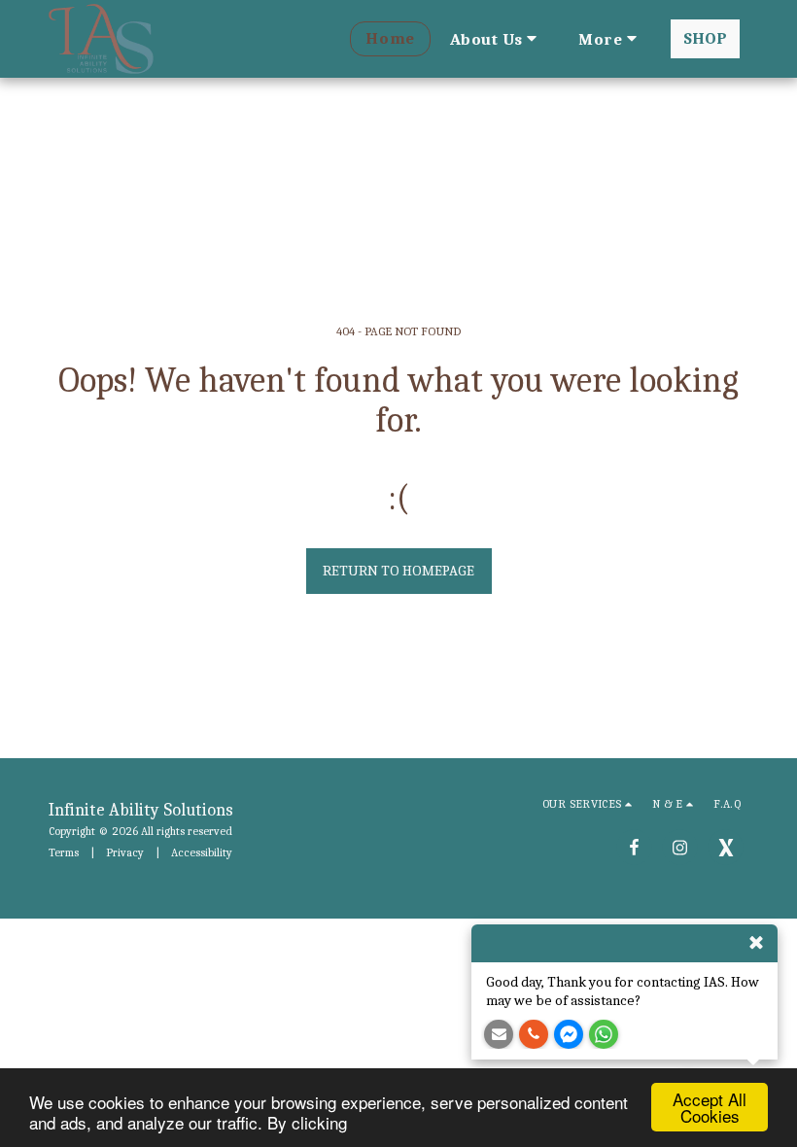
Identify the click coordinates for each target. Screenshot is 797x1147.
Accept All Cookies (709, 1107)
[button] (497, 38)
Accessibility (201, 852)
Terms (64, 852)
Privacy (125, 852)
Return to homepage (398, 570)
